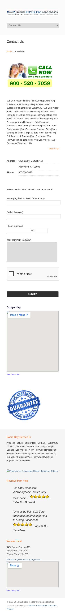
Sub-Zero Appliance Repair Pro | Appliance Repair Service (33, 11)
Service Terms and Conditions (42, 605)
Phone (10, 226)
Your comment (14, 240)
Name (10, 198)
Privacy (10, 609)
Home (9, 51)
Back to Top (54, 149)
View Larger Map (13, 374)
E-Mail (10, 212)
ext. (33, 230)
